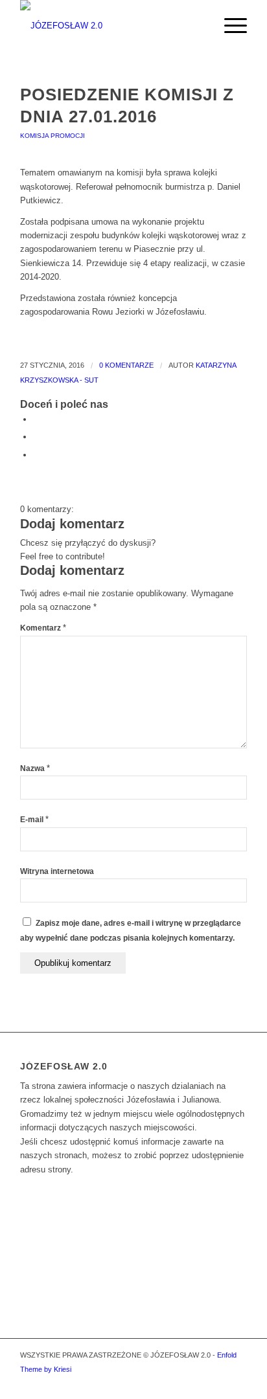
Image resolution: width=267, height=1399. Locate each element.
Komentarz (43, 627)
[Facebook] (237, 1383)
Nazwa (35, 768)
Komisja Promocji (52, 135)
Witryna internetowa (57, 871)
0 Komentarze (126, 365)
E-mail (34, 819)
